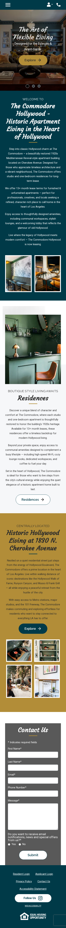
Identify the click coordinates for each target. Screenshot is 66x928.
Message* (13, 801)
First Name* (14, 749)
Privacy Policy (24, 881)
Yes (14, 844)
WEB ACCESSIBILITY (33, 906)
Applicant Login (44, 874)
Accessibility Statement (33, 888)
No (24, 844)
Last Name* (14, 762)
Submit (33, 855)
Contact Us (43, 881)
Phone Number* (17, 787)
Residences (30, 499)
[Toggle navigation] (8, 5)
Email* (11, 775)
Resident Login (21, 874)
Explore (30, 60)
